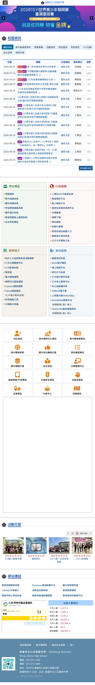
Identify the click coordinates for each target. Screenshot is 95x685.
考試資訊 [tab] (75, 47)
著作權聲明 (41, 645)
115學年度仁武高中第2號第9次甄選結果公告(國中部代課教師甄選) (37, 135)
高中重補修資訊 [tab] (23, 47)
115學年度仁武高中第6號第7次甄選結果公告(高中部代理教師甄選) (37, 115)
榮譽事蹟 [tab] (38, 47)
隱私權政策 (25, 645)
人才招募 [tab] (87, 47)
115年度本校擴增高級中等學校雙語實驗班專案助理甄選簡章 (37, 90)
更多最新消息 (85, 168)
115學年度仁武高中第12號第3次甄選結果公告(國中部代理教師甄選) (38, 98)
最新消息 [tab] (7, 47)
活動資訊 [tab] (50, 47)
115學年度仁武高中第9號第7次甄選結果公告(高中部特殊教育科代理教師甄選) (37, 125)
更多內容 (83, 533)
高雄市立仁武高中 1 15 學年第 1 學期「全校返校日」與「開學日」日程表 (38, 143)
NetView (38, 675)
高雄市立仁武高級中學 (56, 671)
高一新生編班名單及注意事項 (37, 66)
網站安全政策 (58, 645)
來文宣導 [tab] (7, 52)
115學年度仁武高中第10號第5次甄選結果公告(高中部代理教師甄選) (37, 107)
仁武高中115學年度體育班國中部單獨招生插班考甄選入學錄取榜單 (37, 159)
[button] (3, 18)
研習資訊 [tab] (63, 47)
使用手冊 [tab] (19, 52)
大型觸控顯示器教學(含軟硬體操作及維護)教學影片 (37, 73)
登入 (72, 645)
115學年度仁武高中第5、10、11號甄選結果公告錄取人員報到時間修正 (37, 151)
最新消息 (65, 66)
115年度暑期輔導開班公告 (35, 79)
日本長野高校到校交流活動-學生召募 (38, 84)
